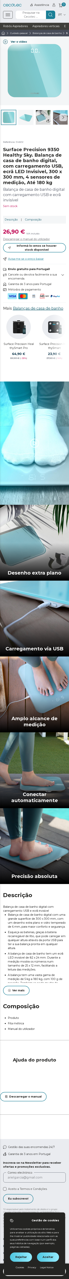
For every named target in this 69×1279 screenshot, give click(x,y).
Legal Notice (46, 1267)
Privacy (32, 1267)
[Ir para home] (3, 33)
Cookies (20, 1267)
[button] (63, 117)
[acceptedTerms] (5, 1189)
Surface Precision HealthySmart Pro (19, 346)
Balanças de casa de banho (38, 308)
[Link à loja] (12, 5)
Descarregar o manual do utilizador (26, 239)
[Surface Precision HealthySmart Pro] (18, 327)
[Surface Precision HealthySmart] (54, 327)
